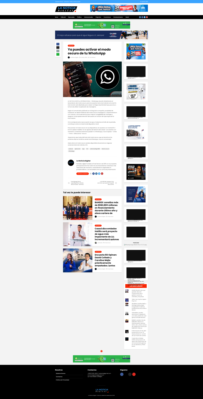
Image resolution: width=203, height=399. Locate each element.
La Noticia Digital (74, 57)
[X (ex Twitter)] (130, 374)
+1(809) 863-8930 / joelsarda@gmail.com (99, 373)
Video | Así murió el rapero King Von (139, 300)
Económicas (107, 17)
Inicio (56, 17)
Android (71, 149)
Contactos (66, 1)
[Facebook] (121, 374)
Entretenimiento (118, 17)
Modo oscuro (105, 149)
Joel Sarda (100, 242)
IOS (87, 149)
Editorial (63, 17)
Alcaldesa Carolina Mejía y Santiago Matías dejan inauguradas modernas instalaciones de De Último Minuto (139, 307)
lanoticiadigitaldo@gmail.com (96, 375)
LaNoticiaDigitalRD (95, 149)
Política (79, 17)
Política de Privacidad (75, 1)
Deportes (98, 17)
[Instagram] (126, 374)
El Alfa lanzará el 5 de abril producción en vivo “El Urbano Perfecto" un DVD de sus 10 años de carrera (139, 333)
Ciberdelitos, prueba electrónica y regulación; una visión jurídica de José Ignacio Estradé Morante (139, 315)
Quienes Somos (59, 1)
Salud (127, 17)
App (83, 149)
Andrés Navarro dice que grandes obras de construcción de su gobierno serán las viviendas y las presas (138, 293)
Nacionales (71, 17)
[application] (136, 71)
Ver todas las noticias (83, 173)
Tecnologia (71, 45)
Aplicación (77, 149)
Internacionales (88, 17)
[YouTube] (134, 374)
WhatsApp (71, 151)
